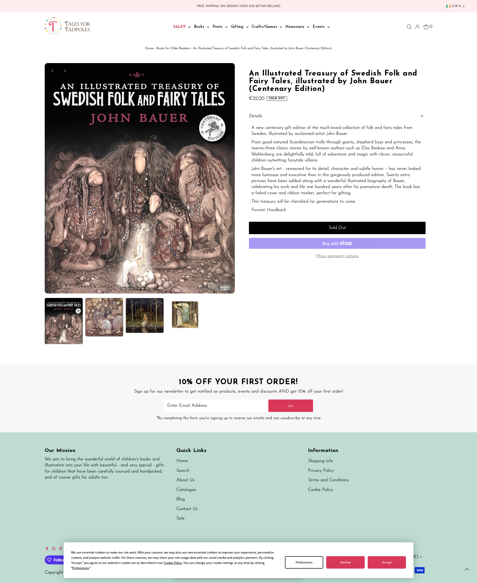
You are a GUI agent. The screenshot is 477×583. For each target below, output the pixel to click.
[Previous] (52, 70)
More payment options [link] (337, 256)
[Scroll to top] (467, 569)
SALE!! (180, 27)
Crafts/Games (265, 27)
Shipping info (320, 461)
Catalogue (186, 490)
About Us (185, 480)
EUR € (456, 6)
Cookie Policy (320, 490)
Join (290, 405)
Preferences (304, 562)
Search (182, 471)
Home (149, 48)
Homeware (295, 27)
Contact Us (187, 509)
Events (319, 27)
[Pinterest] (60, 549)
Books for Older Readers (173, 48)
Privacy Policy (321, 471)
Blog (180, 499)
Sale (180, 518)
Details (255, 116)
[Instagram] (54, 549)
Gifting (238, 27)
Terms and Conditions (328, 480)
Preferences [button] (80, 568)
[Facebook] (47, 549)
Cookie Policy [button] (173, 563)
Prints (218, 27)
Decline (345, 562)
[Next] (65, 70)
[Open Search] (409, 27)
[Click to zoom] (226, 71)
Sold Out (337, 228)
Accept (387, 562)
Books (200, 27)
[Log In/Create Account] (417, 27)
